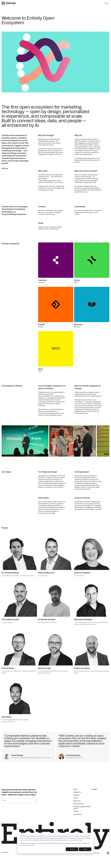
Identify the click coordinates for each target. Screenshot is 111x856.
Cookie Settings (96, 853)
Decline (85, 849)
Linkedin (94, 789)
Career (75, 798)
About (75, 789)
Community (77, 814)
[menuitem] (82, 789)
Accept (72, 849)
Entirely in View (78, 804)
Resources (77, 801)
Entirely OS (77, 792)
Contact (76, 811)
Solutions (76, 795)
